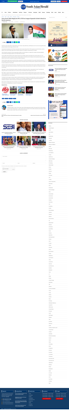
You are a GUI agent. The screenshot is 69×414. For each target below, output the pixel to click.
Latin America (51, 257)
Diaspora (25, 12)
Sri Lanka (50, 372)
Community (50, 356)
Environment (51, 195)
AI (49, 274)
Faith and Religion (51, 189)
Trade (50, 292)
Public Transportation (52, 181)
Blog (49, 383)
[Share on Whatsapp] (17, 42)
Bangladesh (51, 368)
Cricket (50, 154)
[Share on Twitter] (12, 42)
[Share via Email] (19, 42)
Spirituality (50, 333)
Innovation (50, 175)
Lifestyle (59, 12)
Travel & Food (51, 329)
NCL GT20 (6, 98)
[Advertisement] (8, 7)
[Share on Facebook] (10, 42)
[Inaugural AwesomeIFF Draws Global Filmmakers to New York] (39, 140)
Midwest (50, 317)
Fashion (50, 239)
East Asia (50, 263)
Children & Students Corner (53, 327)
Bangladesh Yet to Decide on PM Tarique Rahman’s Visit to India (60, 75)
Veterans (50, 212)
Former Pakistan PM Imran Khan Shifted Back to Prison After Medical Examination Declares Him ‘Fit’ (61, 82)
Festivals (50, 171)
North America (51, 251)
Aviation (50, 169)
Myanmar (50, 138)
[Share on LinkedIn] (14, 42)
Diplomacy (50, 323)
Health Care (51, 156)
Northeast (50, 321)
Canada (50, 243)
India (3, 98)
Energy (50, 278)
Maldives (50, 364)
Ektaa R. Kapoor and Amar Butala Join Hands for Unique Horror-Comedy (60, 94)
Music (50, 298)
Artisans (50, 296)
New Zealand (51, 132)
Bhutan (50, 366)
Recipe (50, 173)
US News (9, 12)
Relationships (51, 136)
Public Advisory (51, 218)
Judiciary (50, 140)
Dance (50, 167)
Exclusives (30, 12)
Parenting (50, 300)
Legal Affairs (51, 228)
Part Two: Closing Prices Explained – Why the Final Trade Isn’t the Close (61, 69)
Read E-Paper (20, 1)
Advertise (58, 1)
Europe (50, 253)
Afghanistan (51, 362)
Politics (50, 245)
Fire (49, 204)
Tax (49, 134)
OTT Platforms (51, 152)
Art (49, 220)
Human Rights (51, 193)
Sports (56, 12)
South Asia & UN (51, 358)
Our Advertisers (53, 1)
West (49, 319)
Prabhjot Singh (5, 21)
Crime (50, 290)
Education (50, 247)
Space (50, 249)
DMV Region (51, 315)
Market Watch (51, 222)
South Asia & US (51, 360)
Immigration (35, 12)
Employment (51, 187)
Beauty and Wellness (52, 144)
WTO (50, 185)
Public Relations (51, 210)
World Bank (50, 282)
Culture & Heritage (52, 158)
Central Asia (51, 261)
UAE (49, 177)
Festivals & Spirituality (52, 335)
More (63, 12)
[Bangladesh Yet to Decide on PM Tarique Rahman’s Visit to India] (24, 126)
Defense (50, 286)
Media (50, 276)
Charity (50, 208)
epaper (50, 146)
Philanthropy (51, 150)
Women (50, 294)
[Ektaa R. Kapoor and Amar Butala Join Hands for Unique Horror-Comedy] (24, 140)
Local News (51, 354)
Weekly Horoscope (52, 142)
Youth (50, 230)
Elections (50, 224)
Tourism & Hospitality (52, 288)
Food (49, 191)
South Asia (20, 12)
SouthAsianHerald (13, 408)
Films (50, 241)
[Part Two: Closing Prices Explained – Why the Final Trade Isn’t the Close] (9, 126)
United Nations (15, 12)
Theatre (50, 179)
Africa (50, 259)
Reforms (50, 216)
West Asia (50, 148)
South (50, 313)
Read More (7, 396)
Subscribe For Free (64, 1)
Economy (43, 12)
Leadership (50, 206)
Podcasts (50, 311)
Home (6, 12)
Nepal (50, 370)
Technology (48, 12)
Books (50, 346)
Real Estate (50, 183)
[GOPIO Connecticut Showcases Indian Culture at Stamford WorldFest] (9, 140)
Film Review (51, 226)
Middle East (51, 255)
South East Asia (51, 265)
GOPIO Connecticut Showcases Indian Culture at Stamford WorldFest (60, 88)
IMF (49, 284)
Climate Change (51, 280)
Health (40, 12)
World (52, 12)
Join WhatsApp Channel (13, 1)
